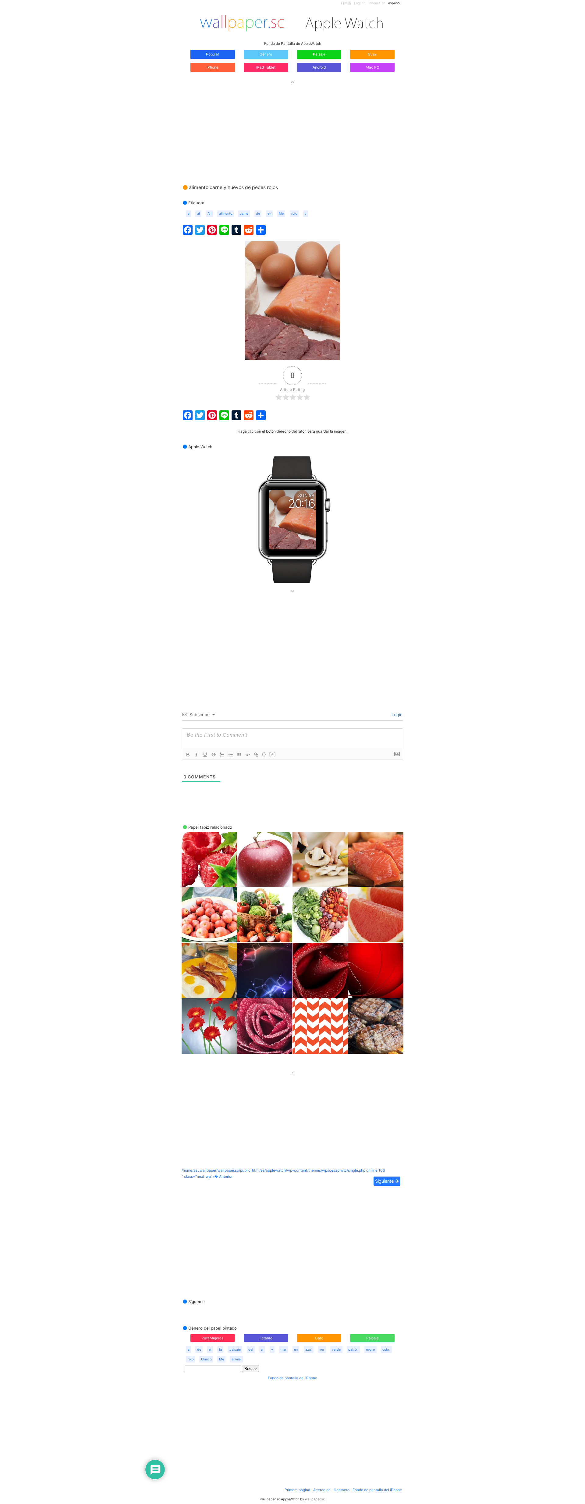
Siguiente (385, 1181)
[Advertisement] (292, 126)
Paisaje (319, 54)
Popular (212, 54)
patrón (353, 1350)
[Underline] (205, 754)
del (250, 1350)
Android (319, 67)
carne (244, 214)
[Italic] (196, 754)
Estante (266, 1338)
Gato (319, 1338)
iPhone (212, 67)
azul (308, 1350)
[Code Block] (247, 754)
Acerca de (322, 1490)
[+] (272, 754)
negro (370, 1350)
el (210, 1350)
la (220, 1350)
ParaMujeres (212, 1338)
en (269, 214)
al (198, 214)
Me (281, 214)
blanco (206, 1359)
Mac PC (372, 67)
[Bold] (188, 754)
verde (336, 1350)
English (359, 3)
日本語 (346, 3)
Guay (372, 54)
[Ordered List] (222, 754)
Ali (209, 214)
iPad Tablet (265, 67)
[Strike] (213, 754)
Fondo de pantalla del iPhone (292, 1378)
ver (321, 1350)
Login (396, 714)
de (258, 214)
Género (266, 54)
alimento (225, 214)
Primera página (297, 1490)
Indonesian (376, 3)
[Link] (256, 754)
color (386, 1350)
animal (237, 1359)
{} (264, 754)
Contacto (341, 1490)
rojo (294, 214)
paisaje (235, 1350)
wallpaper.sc (315, 1499)
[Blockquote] (239, 754)
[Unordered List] (230, 754)
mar (283, 1350)
